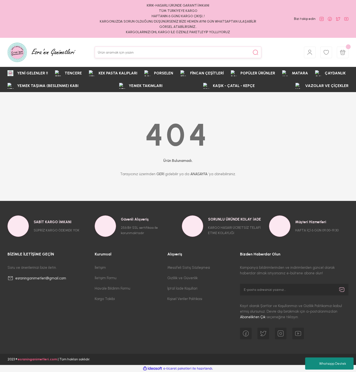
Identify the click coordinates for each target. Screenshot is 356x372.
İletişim (100, 267)
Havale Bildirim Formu (112, 288)
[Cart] (342, 52)
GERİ (160, 174)
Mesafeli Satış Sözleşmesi (188, 267)
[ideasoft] (152, 368)
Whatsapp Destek (332, 364)
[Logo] (41, 52)
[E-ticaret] (177, 368)
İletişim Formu (105, 278)
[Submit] (341, 289)
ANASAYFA (199, 174)
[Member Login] (310, 52)
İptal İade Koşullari (182, 288)
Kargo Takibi (105, 299)
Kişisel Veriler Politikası (184, 299)
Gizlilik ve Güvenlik (182, 278)
